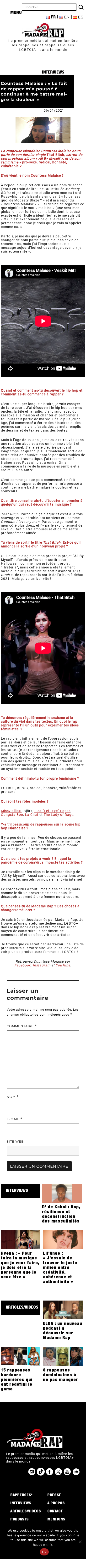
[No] (80, 1541)
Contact (55, 1512)
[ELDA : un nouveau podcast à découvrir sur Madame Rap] (63, 1309)
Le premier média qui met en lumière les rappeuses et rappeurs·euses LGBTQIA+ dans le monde (43, 45)
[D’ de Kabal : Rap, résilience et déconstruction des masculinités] (62, 1193)
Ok (44, 1552)
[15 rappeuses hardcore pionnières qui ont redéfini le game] (21, 1356)
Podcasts (19, 1520)
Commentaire (22, 1026)
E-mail (14, 1119)
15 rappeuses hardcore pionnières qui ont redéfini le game (16, 1380)
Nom (13, 1097)
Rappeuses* (21, 1496)
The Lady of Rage (58, 815)
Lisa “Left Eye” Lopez (52, 811)
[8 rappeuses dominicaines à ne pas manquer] (63, 1356)
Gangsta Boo (12, 815)
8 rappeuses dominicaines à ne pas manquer (60, 1375)
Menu (16, 13)
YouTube (63, 965)
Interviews (53, 72)
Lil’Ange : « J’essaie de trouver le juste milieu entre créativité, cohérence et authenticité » (60, 1268)
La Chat (31, 815)
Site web (15, 1141)
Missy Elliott (11, 811)
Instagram (41, 965)
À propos (56, 1504)
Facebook (22, 965)
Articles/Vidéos (22, 1308)
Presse (54, 1496)
